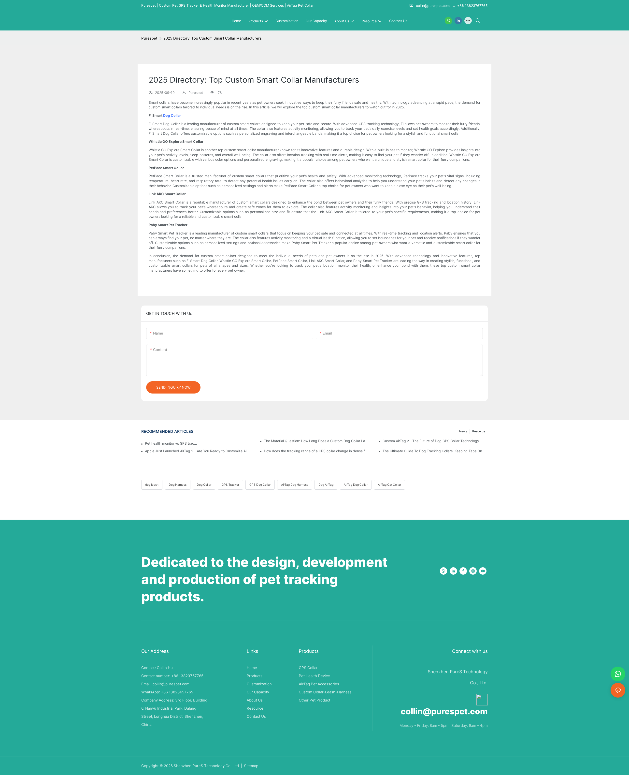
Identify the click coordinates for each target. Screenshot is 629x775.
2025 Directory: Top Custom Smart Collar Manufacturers (212, 38)
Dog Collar (172, 115)
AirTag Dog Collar (356, 484)
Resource (478, 431)
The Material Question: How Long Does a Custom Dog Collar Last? (316, 441)
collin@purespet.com (433, 5)
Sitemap (250, 765)
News (463, 431)
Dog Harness (177, 484)
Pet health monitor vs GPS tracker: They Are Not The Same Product (171, 443)
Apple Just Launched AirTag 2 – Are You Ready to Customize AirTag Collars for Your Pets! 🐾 (197, 451)
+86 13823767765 (472, 5)
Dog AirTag (325, 484)
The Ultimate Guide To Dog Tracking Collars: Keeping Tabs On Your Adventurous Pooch (435, 451)
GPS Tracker (230, 484)
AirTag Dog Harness (294, 484)
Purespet (149, 38)
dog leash (151, 484)
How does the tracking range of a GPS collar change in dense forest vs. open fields (316, 451)
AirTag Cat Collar (389, 484)
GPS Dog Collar (260, 484)
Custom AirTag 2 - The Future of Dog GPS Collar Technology (431, 441)
